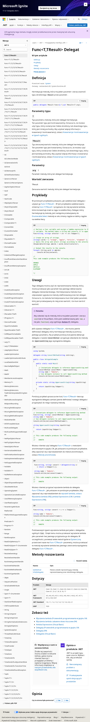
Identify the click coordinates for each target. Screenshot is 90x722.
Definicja (37, 60)
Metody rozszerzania (41, 68)
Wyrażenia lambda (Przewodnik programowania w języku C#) (61, 618)
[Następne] (74, 19)
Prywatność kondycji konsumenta (14, 720)
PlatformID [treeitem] (8, 511)
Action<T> (66, 322)
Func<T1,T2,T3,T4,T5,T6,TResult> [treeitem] (15, 76)
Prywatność (80, 717)
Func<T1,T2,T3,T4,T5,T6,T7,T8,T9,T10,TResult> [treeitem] (15, 103)
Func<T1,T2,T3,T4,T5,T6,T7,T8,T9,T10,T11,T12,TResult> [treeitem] (15, 117)
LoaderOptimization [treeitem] (11, 354)
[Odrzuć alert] (85, 4)
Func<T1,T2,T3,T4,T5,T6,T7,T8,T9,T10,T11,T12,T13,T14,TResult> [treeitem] (15, 130)
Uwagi (36, 65)
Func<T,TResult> (47, 204)
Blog (55, 717)
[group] (60, 251)
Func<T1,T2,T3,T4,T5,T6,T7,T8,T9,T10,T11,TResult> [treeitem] (15, 110)
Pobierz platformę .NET (77, 25)
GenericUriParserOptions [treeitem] (13, 183)
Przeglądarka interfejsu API (55, 43)
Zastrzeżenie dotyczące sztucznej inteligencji (18, 717)
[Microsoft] (4, 19)
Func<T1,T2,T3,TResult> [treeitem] (12, 63)
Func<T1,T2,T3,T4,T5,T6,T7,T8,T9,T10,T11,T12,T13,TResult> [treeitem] (15, 123)
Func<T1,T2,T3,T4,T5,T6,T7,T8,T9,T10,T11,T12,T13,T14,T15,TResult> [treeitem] (15, 138)
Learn (34, 43)
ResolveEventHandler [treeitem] (12, 558)
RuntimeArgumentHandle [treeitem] (13, 562)
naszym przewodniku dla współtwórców (45, 668)
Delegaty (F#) (41, 630)
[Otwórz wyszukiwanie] (79, 19)
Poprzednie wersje (44, 717)
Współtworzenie (67, 717)
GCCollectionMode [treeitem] (11, 159)
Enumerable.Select (39, 216)
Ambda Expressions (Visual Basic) (50, 624)
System (48, 83)
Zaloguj (84, 19)
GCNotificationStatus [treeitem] (12, 175)
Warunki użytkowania (38, 720)
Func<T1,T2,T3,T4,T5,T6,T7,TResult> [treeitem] (15, 83)
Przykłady (37, 62)
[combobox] (15, 45)
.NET (41, 43)
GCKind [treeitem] (7, 167)
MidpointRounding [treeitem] (11, 404)
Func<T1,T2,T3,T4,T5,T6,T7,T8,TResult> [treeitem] (15, 90)
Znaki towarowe (54, 720)
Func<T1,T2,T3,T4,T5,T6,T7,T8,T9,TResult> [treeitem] (15, 97)
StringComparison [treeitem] (11, 618)
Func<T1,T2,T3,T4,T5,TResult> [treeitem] (15, 71)
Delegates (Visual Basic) (46, 634)
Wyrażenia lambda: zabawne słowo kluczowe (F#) (56, 621)
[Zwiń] (27, 41)
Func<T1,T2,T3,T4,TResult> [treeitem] (13, 67)
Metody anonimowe (46, 455)
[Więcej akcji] (86, 43)
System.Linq (76, 539)
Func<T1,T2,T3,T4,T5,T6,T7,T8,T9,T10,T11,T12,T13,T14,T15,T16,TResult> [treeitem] (15, 148)
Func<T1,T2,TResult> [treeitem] (11, 59)
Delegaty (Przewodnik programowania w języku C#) (57, 627)
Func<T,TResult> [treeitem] (10, 55)
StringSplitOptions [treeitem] (11, 626)
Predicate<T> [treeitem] (9, 521)
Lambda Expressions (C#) (61, 496)
